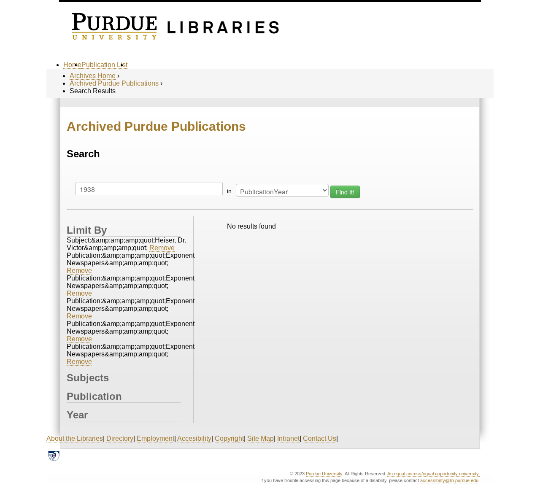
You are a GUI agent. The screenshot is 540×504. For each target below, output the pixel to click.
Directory (119, 438)
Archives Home (93, 75)
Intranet (288, 438)
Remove (162, 247)
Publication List (104, 64)
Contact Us (319, 438)
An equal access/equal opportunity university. (433, 473)
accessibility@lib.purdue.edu (449, 480)
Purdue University (324, 473)
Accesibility (194, 438)
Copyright (229, 438)
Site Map (260, 438)
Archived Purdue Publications (114, 83)
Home (72, 64)
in (229, 191)
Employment (155, 438)
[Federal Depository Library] (53, 455)
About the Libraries (74, 438)
